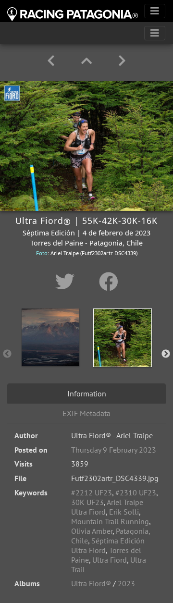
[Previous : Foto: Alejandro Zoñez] (53, 61)
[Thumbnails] (88, 61)
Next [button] (166, 354)
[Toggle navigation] (154, 11)
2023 (126, 583)
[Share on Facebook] (108, 281)
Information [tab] (86, 393)
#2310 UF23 (135, 492)
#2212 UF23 (91, 492)
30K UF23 (87, 502)
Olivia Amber (91, 531)
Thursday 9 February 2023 (113, 450)
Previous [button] (7, 354)
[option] (50, 352)
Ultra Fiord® (91, 583)
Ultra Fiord (109, 560)
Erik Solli (124, 512)
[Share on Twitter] (67, 281)
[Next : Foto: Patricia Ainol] (122, 61)
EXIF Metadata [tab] (86, 413)
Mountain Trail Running (110, 521)
